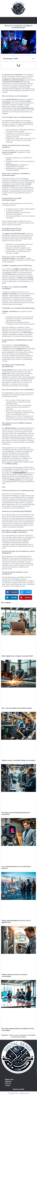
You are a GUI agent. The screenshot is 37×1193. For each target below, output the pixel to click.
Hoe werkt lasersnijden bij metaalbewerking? (17, 708)
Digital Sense (9, 1079)
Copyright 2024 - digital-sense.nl (18, 1093)
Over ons (8, 1083)
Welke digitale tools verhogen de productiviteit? (17, 656)
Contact (7, 1085)
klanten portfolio (18, 1089)
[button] (18, 19)
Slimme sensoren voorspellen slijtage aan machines (18, 760)
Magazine (4, 1035)
